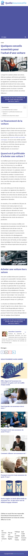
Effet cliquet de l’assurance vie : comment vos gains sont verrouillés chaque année (12, 383)
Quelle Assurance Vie (18, 553)
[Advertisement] (14, 21)
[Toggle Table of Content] (24, 107)
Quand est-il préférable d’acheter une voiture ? (12, 112)
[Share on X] (6, 352)
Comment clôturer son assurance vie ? (13, 453)
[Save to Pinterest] (10, 352)
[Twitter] (25, 332)
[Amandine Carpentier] (5, 334)
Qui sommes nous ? (3, 533)
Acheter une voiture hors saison (11, 115)
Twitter (17, 540)
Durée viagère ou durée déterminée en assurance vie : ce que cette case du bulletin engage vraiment (14, 500)
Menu (4, 37)
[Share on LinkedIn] (14, 352)
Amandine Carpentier (14, 331)
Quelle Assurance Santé (23, 538)
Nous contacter (3, 539)
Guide (2, 42)
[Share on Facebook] (2, 352)
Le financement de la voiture (10, 109)
